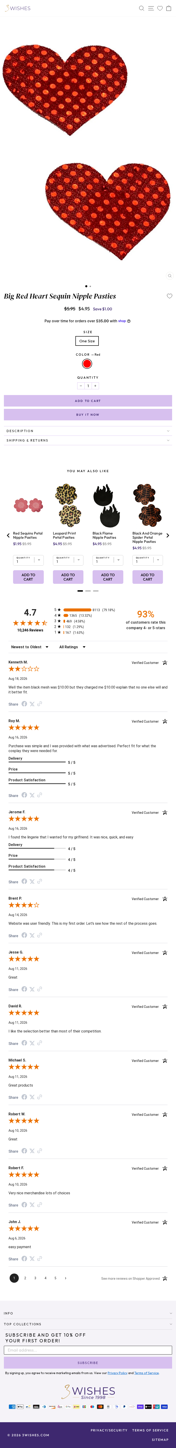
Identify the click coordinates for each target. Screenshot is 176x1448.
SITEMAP (160, 1440)
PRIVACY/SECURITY (109, 1430)
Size (87, 332)
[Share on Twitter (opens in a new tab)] (32, 704)
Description (20, 431)
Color (88, 354)
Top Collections (23, 1324)
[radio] (88, 609)
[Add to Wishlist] (169, 296)
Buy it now (88, 414)
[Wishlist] (160, 8)
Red (87, 363)
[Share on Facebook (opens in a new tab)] (24, 704)
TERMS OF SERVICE (150, 1430)
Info (9, 1313)
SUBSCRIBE (88, 1363)
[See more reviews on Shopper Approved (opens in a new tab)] (39, 704)
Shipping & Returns (27, 440)
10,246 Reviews (30, 630)
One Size (87, 340)
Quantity (88, 377)
